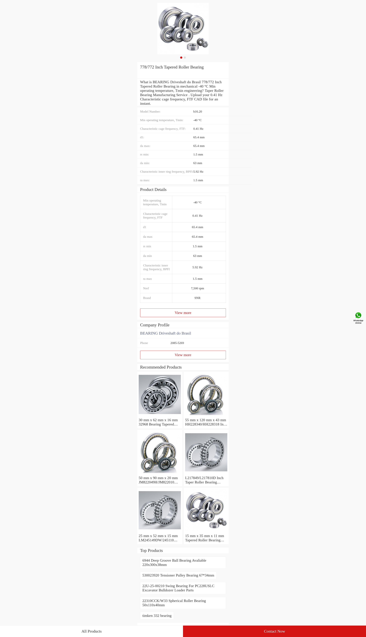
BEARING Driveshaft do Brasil (165, 333)
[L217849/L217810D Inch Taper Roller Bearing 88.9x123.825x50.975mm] (206, 474)
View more (183, 313)
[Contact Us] (358, 318)
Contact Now (274, 631)
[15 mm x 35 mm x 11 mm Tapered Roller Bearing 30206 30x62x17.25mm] (206, 531)
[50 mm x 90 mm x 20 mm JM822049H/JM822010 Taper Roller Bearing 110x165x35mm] (159, 474)
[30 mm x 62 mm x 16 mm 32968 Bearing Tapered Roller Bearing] (159, 416)
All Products (91, 631)
